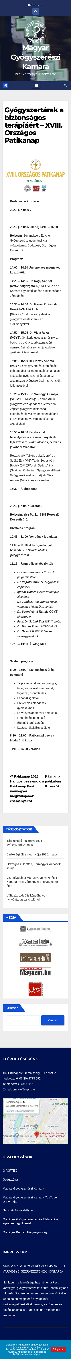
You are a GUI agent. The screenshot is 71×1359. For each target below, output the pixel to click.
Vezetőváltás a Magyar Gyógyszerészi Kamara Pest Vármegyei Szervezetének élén (33, 881)
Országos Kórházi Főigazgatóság (25, 1232)
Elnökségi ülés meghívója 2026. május (32, 854)
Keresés (12, 1008)
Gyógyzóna (10, 1179)
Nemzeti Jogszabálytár (18, 1210)
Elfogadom (58, 1349)
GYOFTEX (10, 1170)
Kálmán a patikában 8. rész (53, 781)
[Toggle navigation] (36, 85)
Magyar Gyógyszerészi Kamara (36, 57)
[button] (65, 85)
